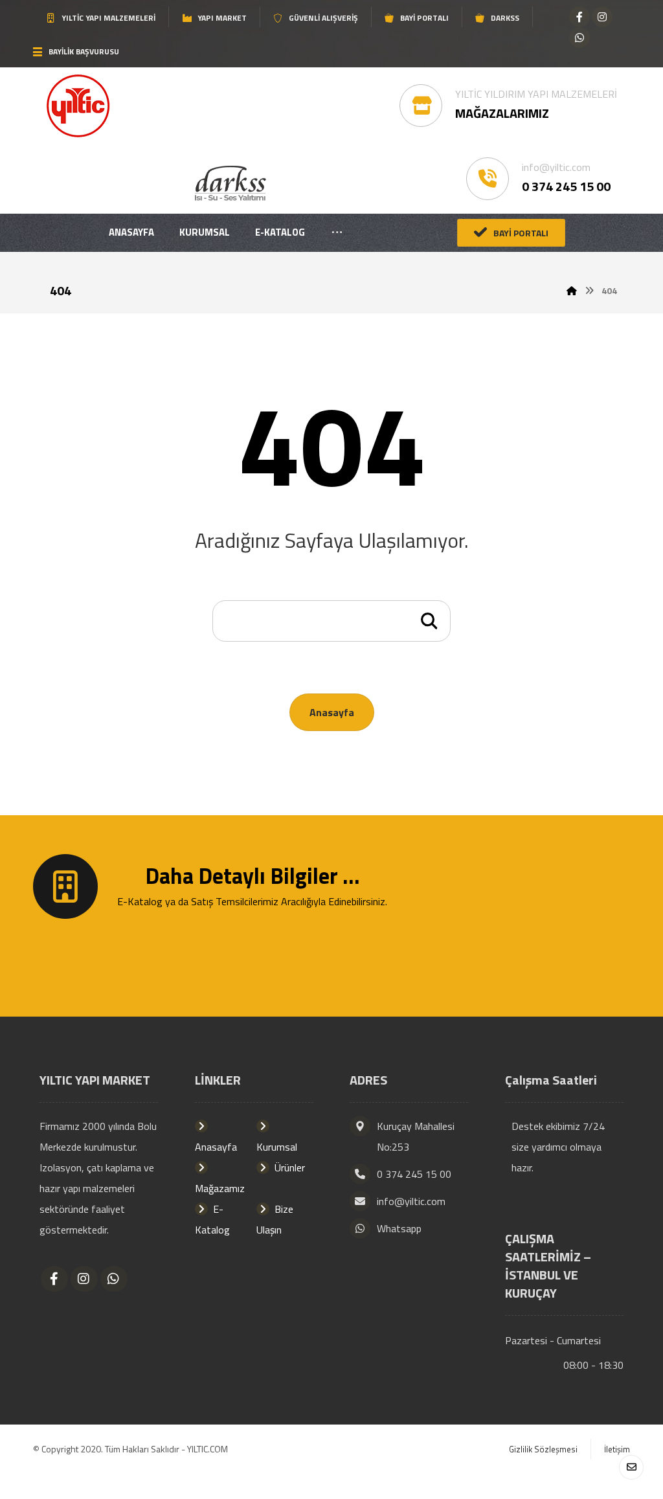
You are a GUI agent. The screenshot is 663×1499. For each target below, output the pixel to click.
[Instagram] (602, 16)
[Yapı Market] (78, 106)
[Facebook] (579, 16)
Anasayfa (331, 712)
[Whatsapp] (579, 37)
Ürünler (290, 1167)
